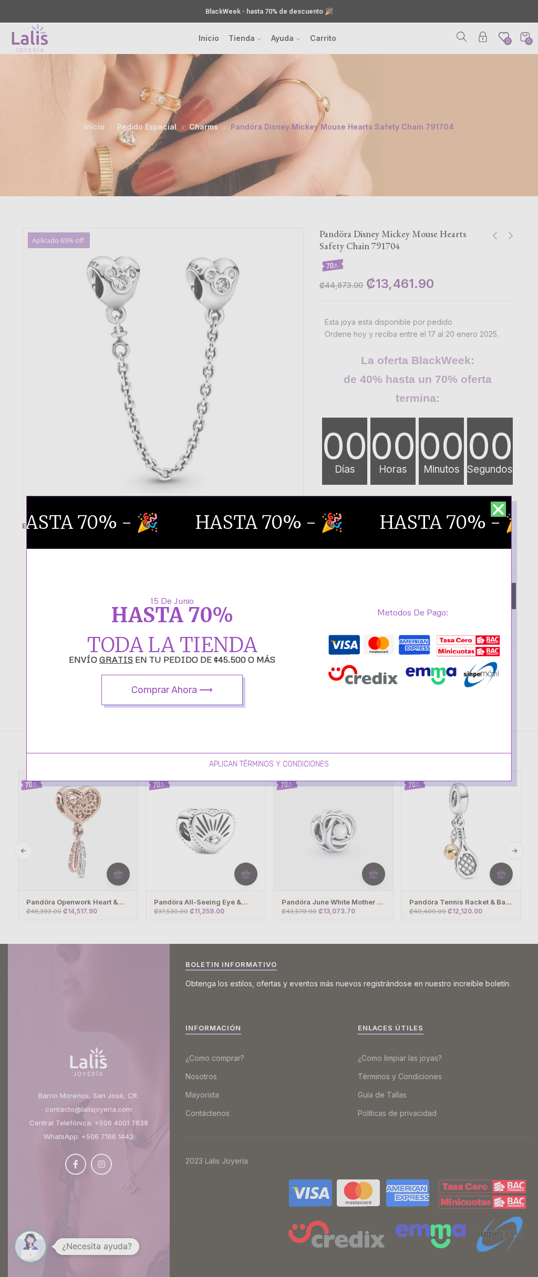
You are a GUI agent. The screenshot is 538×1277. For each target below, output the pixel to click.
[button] (498, 509)
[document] (269, 638)
